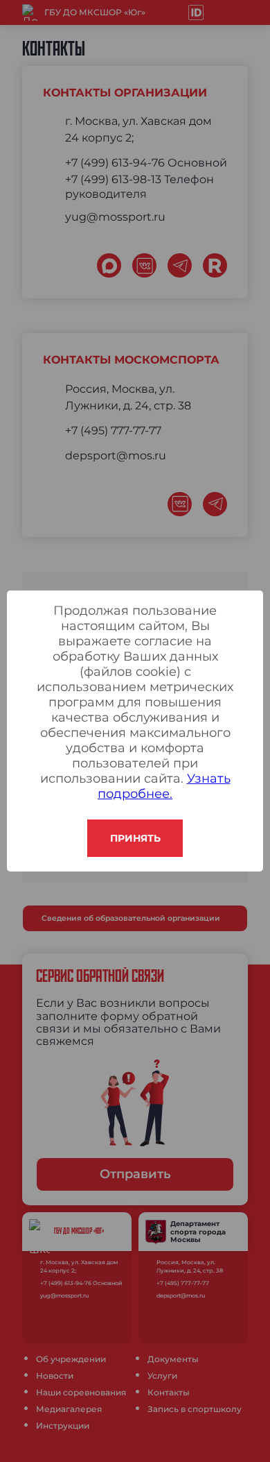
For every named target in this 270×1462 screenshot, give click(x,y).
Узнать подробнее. (164, 786)
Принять (135, 838)
